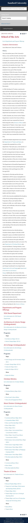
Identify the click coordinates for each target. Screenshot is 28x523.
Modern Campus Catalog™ (17, 522)
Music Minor (8, 465)
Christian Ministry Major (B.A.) (13, 391)
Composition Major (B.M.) (12, 420)
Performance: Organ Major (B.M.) (14, 444)
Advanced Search (5, 23)
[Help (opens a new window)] (26, 33)
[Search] (25, 18)
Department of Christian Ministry (13, 244)
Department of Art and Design (10, 268)
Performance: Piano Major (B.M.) (13, 447)
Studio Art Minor (9, 375)
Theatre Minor (9, 509)
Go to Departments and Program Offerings (13, 41)
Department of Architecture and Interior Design (14, 270)
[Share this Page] (22, 33)
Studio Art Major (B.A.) (11, 367)
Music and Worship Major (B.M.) (13, 423)
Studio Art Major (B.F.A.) (11, 369)
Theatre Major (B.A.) (10, 491)
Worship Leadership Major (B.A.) (13, 457)
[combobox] (14, 8)
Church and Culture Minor (12, 397)
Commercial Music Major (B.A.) (13, 418)
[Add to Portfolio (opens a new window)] (20, 33)
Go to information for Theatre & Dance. (14, 474)
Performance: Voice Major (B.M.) (13, 454)
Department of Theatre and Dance (13, 142)
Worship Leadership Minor (12, 468)
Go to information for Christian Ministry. (14, 382)
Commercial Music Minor (12, 463)
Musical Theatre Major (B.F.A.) (13, 483)
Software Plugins (18, 518)
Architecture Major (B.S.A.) (12, 339)
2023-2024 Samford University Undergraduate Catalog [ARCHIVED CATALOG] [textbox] (14, 8)
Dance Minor (8, 506)
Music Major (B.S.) (10, 427)
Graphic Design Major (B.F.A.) (13, 364)
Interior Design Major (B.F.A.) (12, 341)
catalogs (8, 521)
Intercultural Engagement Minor (13, 399)
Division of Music (18, 122)
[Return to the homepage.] (17, 4)
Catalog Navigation (8, 28)
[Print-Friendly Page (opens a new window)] (24, 33)
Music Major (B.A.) (10, 425)
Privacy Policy (9, 518)
